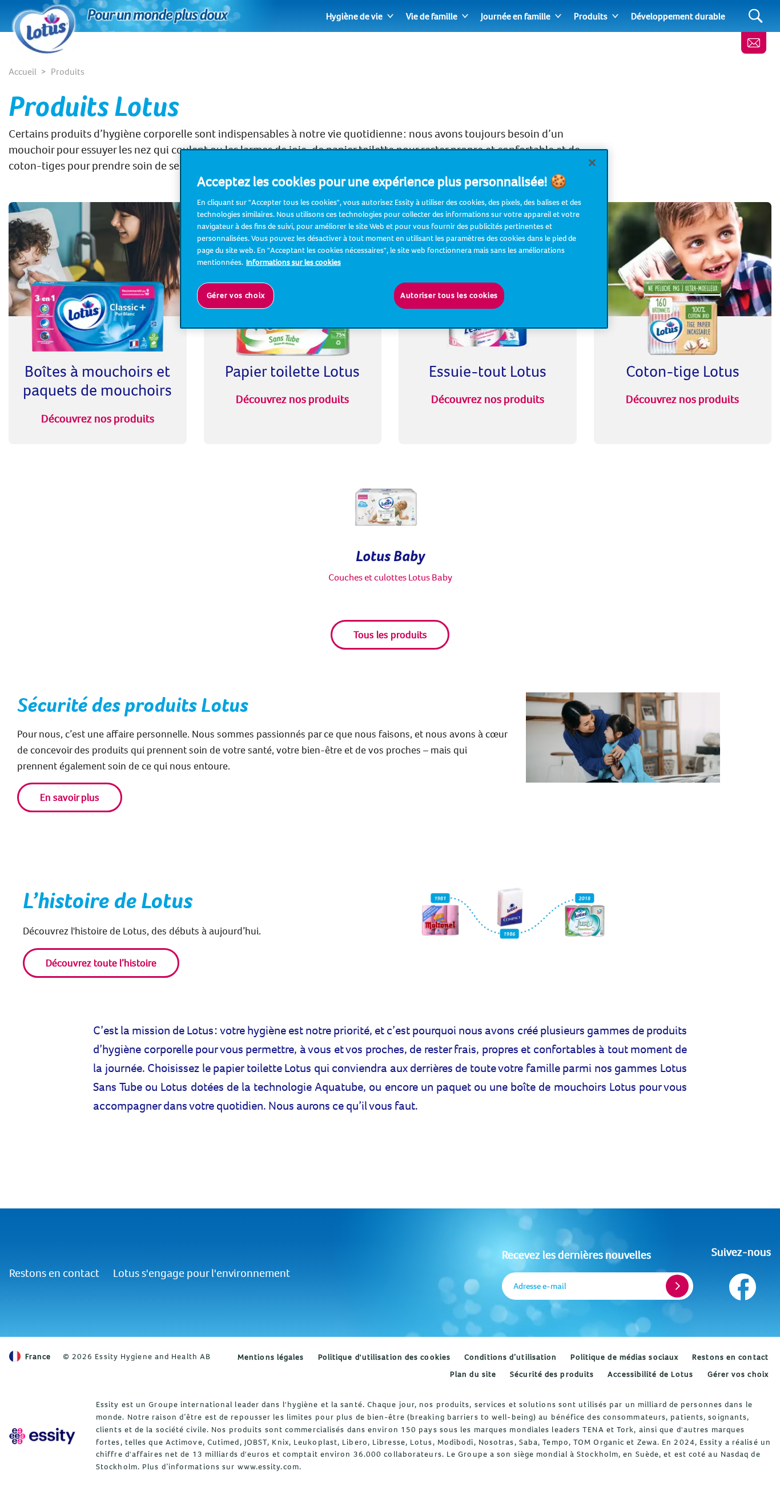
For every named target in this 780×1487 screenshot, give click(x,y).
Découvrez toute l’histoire (101, 962)
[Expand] (390, 16)
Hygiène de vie (354, 16)
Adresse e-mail (539, 1285)
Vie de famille (431, 16)
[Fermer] (592, 162)
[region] (394, 239)
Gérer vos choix (738, 1374)
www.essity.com (268, 1466)
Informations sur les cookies (293, 262)
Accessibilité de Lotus (650, 1374)
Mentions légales (271, 1357)
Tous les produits (390, 634)
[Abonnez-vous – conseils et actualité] (753, 43)
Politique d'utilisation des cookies (384, 1357)
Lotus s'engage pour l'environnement (201, 1273)
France (38, 1356)
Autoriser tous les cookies (449, 295)
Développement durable (678, 16)
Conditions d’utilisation (510, 1357)
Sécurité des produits (552, 1374)
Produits (591, 16)
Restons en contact (54, 1273)
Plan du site (473, 1374)
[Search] (756, 16)
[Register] (677, 1286)
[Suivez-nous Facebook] (741, 1284)
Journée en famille (515, 16)
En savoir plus (69, 797)
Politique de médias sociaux (624, 1357)
